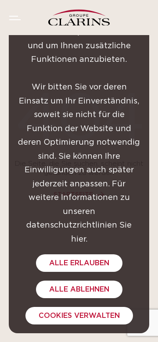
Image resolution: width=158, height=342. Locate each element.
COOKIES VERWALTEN (79, 315)
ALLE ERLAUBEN (79, 263)
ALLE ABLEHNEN (79, 289)
